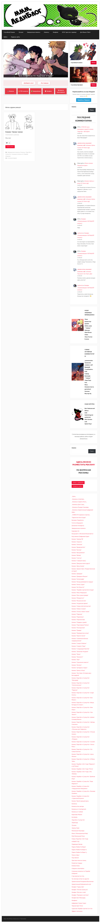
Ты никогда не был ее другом (80, 879)
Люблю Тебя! (75, 828)
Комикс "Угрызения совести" (80, 662)
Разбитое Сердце (77, 863)
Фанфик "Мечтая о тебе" (79, 892)
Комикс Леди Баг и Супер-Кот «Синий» (83, 741)
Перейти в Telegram (83, 100)
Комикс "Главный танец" (79, 560)
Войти (5, 37)
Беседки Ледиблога (78, 520)
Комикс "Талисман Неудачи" (80, 651)
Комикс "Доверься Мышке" (80, 576)
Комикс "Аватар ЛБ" (77, 539)
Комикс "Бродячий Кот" (78, 547)
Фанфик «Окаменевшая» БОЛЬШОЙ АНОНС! (85, 221)
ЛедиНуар (75, 822)
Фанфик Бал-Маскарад (78, 897)
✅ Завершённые (36, 91)
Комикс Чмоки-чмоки (14, 132)
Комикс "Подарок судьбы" (79, 622)
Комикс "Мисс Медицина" (79, 592)
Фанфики (55, 32)
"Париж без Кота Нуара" (79, 517)
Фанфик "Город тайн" (78, 887)
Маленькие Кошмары (78, 830)
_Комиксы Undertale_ (78, 499)
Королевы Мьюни (77, 814)
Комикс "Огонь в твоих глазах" (80, 611)
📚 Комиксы (10, 91)
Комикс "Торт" (76, 659)
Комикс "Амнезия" (77, 544)
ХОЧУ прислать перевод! (69, 32)
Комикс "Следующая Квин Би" (80, 649)
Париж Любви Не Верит (79, 847)
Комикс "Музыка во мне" (79, 600)
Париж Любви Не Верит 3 (79, 852)
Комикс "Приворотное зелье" (80, 633)
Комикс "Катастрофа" (78, 579)
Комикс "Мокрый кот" (78, 598)
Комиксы (46, 32)
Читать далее (10, 146)
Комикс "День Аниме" (78, 566)
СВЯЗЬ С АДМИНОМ (78, 482)
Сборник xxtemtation (78, 868)
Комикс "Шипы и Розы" (78, 670)
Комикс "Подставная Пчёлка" (80, 625)
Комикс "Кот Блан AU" (78, 587)
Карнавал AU (75, 531)
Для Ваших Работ (85, 32)
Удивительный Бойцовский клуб (81, 884)
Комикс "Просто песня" (78, 636)
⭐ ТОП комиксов (23, 91)
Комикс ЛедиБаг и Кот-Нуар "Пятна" (82, 769)
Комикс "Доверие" (77, 573)
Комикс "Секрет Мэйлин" (79, 643)
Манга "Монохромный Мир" (80, 833)
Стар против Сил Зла (78, 876)
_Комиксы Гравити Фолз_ (79, 502)
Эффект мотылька (77, 911)
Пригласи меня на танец (79, 860)
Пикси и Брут (75, 855)
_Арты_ (74, 496)
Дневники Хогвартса (78, 525)
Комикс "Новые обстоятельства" (81, 606)
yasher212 (80, 233)
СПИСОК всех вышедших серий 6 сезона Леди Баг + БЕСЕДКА (85, 129)
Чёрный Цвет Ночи (77, 906)
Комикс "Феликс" (77, 665)
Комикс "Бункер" (76, 550)
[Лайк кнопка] (7, 143)
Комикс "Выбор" (76, 555)
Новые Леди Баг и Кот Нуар (80, 839)
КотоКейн (74, 817)
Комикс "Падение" (77, 614)
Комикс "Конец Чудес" (78, 584)
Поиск (92, 451)
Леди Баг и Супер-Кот (78, 820)
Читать (93, 62)
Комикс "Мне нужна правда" (80, 595)
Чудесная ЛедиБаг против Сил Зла (82, 908)
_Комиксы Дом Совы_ (78, 504)
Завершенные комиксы (33, 32)
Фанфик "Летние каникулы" (80, 889)
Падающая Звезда (77, 844)
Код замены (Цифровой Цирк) (80, 536)
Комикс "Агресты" (77, 542)
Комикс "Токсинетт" (77, 657)
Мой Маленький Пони (78, 836)
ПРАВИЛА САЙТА (77, 486)
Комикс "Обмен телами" (79, 609)
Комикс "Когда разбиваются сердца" (82, 582)
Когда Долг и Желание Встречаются (82, 533)
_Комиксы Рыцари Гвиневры (80, 507)
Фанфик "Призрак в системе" (80, 895)
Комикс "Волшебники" (78, 552)
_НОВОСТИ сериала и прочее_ (81, 515)
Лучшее (21, 32)
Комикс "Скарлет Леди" (79, 646)
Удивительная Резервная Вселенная (82, 881)
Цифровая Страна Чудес (79, 903)
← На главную (44, 83)
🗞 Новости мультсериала (61, 91)
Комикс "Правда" (76, 630)
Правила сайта (15, 37)
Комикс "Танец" (76, 654)
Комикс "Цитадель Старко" (79, 667)
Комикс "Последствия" (78, 627)
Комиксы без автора (78, 806)
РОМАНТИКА (76, 866)
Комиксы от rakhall (77, 812)
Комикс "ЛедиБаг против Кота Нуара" (83, 590)
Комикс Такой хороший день (80, 801)
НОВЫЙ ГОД (75, 841)
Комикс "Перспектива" (78, 619)
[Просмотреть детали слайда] (36, 59)
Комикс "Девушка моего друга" (81, 563)
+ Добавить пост (28, 83)
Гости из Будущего (77, 523)
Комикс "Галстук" (77, 558)
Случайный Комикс (9, 32)
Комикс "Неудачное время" (80, 603)
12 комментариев (12, 158)
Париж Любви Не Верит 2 (79, 849)
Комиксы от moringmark (79, 809)
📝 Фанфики (48, 91)
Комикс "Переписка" (78, 617)
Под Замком (75, 857)
